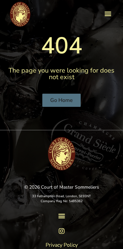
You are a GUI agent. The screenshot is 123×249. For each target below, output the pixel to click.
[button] (107, 13)
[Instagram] (61, 231)
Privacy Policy (62, 245)
